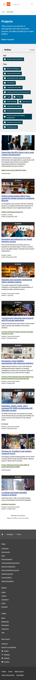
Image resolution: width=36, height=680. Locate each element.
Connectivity (5, 548)
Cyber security (5, 552)
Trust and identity (6, 577)
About (3, 618)
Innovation (10, 12)
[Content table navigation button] (4, 4)
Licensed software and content (10, 563)
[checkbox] (13, 59)
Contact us (4, 643)
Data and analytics (6, 559)
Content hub (5, 629)
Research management (8, 566)
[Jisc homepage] (8, 4)
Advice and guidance (7, 581)
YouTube (6, 662)
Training (3, 596)
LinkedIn (6, 651)
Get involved (5, 625)
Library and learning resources (10, 570)
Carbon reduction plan (7, 675)
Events (3, 603)
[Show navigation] (32, 12)
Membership (5, 621)
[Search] (32, 4)
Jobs (2, 632)
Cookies (3, 671)
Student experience (7, 574)
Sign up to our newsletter (8, 647)
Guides (3, 592)
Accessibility (20, 675)
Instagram (7, 654)
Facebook (7, 658)
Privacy (10, 671)
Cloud (3, 556)
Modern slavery (19, 671)
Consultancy (5, 599)
